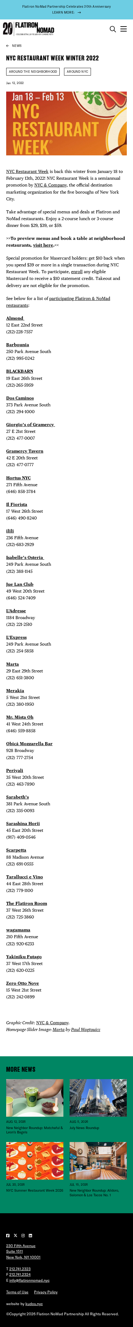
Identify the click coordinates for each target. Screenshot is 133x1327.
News (16, 46)
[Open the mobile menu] (123, 29)
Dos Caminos (20, 398)
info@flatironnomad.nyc (29, 1280)
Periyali (14, 770)
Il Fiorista (16, 504)
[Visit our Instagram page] (23, 1235)
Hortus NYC (18, 477)
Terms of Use (17, 1292)
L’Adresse (16, 610)
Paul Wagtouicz (85, 1029)
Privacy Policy (46, 1292)
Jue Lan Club (19, 584)
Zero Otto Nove (22, 983)
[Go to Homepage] (28, 29)
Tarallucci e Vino (24, 876)
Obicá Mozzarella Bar (29, 743)
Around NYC (77, 72)
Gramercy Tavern (24, 451)
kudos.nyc (34, 1303)
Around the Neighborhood (33, 72)
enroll (77, 271)
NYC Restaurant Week (27, 171)
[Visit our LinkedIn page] (30, 1235)
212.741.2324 (20, 1274)
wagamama (18, 929)
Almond (15, 318)
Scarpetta (16, 849)
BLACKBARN (19, 371)
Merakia (15, 690)
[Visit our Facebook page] (8, 1235)
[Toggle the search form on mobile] (113, 29)
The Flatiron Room (26, 903)
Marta (12, 664)
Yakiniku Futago (24, 956)
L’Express (16, 637)
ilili (10, 530)
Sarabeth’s (17, 796)
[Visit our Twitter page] (16, 1235)
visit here (43, 245)
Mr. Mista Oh (19, 717)
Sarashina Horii (23, 823)
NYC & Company (50, 184)
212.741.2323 (20, 1269)
